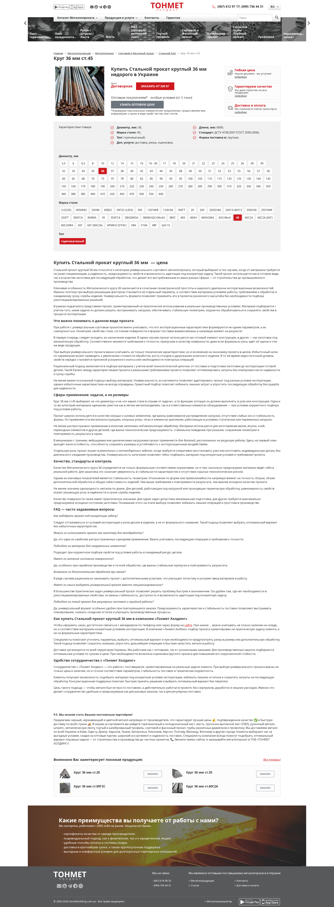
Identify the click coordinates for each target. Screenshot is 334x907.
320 (239, 186)
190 (102, 186)
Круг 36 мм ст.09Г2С (89, 786)
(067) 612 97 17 (228, 6)
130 (248, 179)
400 (92, 194)
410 (102, 194)
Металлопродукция (202, 880)
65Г (80, 225)
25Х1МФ (266, 210)
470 (131, 194)
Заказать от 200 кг (155, 86)
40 (131, 171)
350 (268, 186)
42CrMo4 (224, 217)
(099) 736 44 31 (252, 6)
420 (112, 194)
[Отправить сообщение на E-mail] (92, 7)
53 (229, 171)
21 (193, 163)
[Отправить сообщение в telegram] (101, 7)
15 (131, 163)
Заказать (152, 773)
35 (92, 171)
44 (161, 171)
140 (258, 179)
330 (248, 186)
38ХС (172, 217)
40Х (182, 217)
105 (200, 179)
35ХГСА (115, 217)
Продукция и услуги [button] (120, 18)
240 (151, 186)
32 (63, 171)
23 (213, 163)
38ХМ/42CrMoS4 (154, 217)
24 (222, 163)
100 (190, 179)
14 (122, 163)
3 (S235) (66, 210)
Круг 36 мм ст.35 (199, 772)
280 (190, 186)
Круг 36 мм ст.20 (87, 772)
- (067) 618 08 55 (161, 880)
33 (73, 171)
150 (63, 186)
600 (161, 194)
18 (174, 163)
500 (141, 194)
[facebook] (105, 7)
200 (112, 186)
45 (170, 171)
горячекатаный (72, 241)
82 (141, 179)
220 (131, 186)
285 (200, 186)
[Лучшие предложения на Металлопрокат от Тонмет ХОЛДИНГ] (167, 7)
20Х (202, 210)
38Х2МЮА (131, 217)
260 (170, 186)
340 (258, 186)
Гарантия (173, 18)
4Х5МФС (81, 210)
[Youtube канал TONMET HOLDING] (96, 7)
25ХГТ (65, 217)
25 (232, 163)
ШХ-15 (166, 225)
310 (229, 186)
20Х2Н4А (215, 210)
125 (239, 179)
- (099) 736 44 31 (161, 885)
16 (141, 163)
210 (122, 186)
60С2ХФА (67, 225)
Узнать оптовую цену (137, 105)
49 (190, 171)
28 (252, 163)
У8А (133, 225)
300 (219, 186)
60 (63, 179)
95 (180, 179)
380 (73, 194)
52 (219, 171)
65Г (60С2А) (94, 225)
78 (122, 179)
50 (200, 171)
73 (102, 179)
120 (229, 179)
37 (112, 171)
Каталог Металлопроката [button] (76, 18)
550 (151, 194)
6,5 (83, 163)
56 (248, 171)
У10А (144, 225)
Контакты (152, 18)
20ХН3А (251, 210)
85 (151, 179)
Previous (25, 23)
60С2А (249, 217)
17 (164, 163)
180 (92, 186)
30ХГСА (78, 217)
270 (180, 186)
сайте (188, 625)
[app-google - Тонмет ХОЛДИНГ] (61, 7)
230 (141, 186)
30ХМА (91, 217)
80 (131, 179)
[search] (276, 17)
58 (268, 171)
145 (268, 179)
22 (203, 163)
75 (112, 179)
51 (209, 171)
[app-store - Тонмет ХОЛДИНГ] (77, 7)
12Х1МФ (152, 210)
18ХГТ (181, 210)
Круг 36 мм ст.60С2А (202, 786)
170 (83, 186)
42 (141, 171)
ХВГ (154, 225)
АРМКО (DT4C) (116, 225)
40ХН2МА (207, 217)
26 (242, 163)
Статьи (195, 885)
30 (261, 163)
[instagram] (109, 7)
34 (83, 171)
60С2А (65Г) (265, 217)
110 (209, 179)
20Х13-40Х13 (233, 210)
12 (112, 163)
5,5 (64, 163)
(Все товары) (272, 760)
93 (170, 179)
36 (102, 171)
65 (73, 179)
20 (183, 163)
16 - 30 (153, 163)
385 (83, 194)
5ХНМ (96, 210)
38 (122, 171)
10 (102, 163)
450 (122, 194)
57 (258, 171)
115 (219, 179)
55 (239, 171)
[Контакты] (214, 6)
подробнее (241, 77)
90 (161, 179)
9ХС (140, 210)
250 (161, 186)
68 (83, 179)
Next (309, 23)
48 (180, 171)
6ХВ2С (108, 210)
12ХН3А (168, 210)
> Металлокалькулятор (218, 901)
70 (92, 179)
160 (73, 186)
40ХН (193, 217)
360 (63, 194)
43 (151, 171)
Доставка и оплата (248, 885)
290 (209, 186)
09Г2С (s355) (125, 210)
